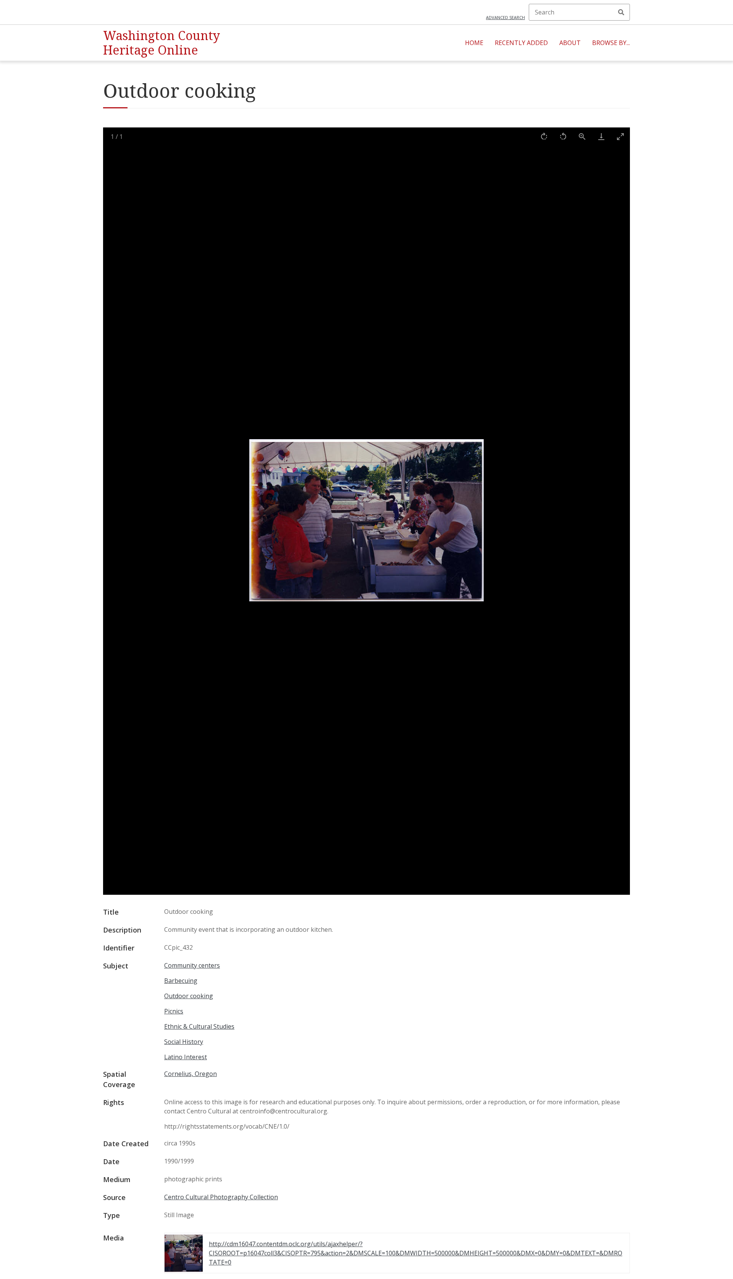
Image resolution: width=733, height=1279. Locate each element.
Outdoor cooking (188, 996)
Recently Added (521, 43)
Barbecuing (180, 980)
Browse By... (611, 43)
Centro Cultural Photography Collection (221, 1197)
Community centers (192, 965)
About (570, 43)
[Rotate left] (563, 136)
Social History (183, 1041)
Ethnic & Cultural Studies (199, 1026)
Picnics (173, 1011)
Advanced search (505, 17)
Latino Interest (185, 1057)
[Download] (601, 136)
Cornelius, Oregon (190, 1074)
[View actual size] (582, 136)
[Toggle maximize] (620, 136)
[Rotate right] (544, 136)
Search (621, 12)
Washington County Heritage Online (161, 42)
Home (474, 43)
